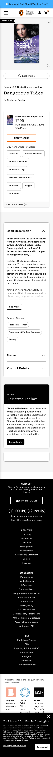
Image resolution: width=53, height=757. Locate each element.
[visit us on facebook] (11, 511)
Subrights (26, 656)
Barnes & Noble (33, 153)
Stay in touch (28, 500)
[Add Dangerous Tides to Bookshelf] (49, 21)
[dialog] (26, 735)
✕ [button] (48, 716)
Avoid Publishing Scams (26, 622)
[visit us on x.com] (17, 511)
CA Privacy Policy (26, 609)
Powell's (13, 185)
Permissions (27, 660)
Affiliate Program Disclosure (26, 618)
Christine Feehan (16, 100)
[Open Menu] (6, 13)
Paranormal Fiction (18, 324)
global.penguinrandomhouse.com (26, 516)
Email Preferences (26, 597)
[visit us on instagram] (42, 511)
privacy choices (21, 740)
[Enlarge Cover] (48, 65)
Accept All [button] (42, 747)
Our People (26, 538)
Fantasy (12, 339)
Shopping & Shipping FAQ (26, 648)
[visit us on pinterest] (36, 511)
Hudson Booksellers (20, 177)
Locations (26, 542)
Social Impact (26, 550)
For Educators (26, 652)
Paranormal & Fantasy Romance (24, 332)
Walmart (14, 193)
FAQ (26, 644)
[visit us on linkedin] (30, 511)
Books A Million (18, 161)
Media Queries (26, 581)
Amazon (13, 153)
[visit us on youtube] (23, 511)
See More (14, 306)
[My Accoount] (39, 12)
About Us (26, 530)
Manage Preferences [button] (14, 745)
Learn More (16, 442)
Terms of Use (26, 601)
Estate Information (27, 664)
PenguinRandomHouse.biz (26, 593)
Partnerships (26, 577)
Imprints (26, 563)
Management (26, 546)
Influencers (26, 585)
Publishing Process (26, 640)
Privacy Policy (26, 605)
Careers (26, 558)
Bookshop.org (17, 169)
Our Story (26, 534)
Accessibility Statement (26, 554)
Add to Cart (21, 138)
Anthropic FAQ (26, 626)
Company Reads (26, 589)
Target (28, 185)
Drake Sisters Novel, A (29, 87)
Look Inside (28, 76)
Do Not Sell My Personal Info (26, 613)
